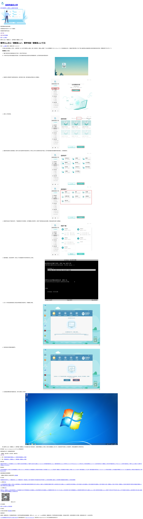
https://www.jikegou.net (30, 517)
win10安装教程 (3, 517)
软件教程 (6, 35)
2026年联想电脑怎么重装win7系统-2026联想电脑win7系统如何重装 (13, 484)
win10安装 (4, 506)
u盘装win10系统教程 (57, 479)
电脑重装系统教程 (64, 479)
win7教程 (8, 8)
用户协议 (8, 517)
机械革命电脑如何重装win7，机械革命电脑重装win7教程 (15, 457)
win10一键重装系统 (19, 479)
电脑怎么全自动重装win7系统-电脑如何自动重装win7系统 (90, 484)
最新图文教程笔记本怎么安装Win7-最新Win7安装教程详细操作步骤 (40, 484)
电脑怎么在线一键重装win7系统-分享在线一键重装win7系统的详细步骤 (116, 484)
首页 (1, 8)
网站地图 (10, 510)
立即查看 (16, 475)
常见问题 (16, 8)
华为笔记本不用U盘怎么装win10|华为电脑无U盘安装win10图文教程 (121, 490)
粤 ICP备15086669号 (14, 517)
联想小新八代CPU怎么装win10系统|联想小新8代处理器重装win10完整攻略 (66, 490)
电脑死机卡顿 (33, 479)
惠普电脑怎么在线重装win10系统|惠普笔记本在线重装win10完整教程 (38, 490)
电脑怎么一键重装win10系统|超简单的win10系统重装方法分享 (12, 490)
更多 (5, 482)
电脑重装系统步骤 (4, 479)
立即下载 (2, 33)
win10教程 (12, 8)
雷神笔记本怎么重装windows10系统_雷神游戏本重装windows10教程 (95, 490)
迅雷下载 (2, 35)
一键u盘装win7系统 (27, 479)
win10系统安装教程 (49, 479)
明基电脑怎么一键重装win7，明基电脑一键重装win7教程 (15, 459)
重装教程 (4, 8)
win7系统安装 (9, 506)
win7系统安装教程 (71, 479)
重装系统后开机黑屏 (40, 479)
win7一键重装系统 (11, 479)
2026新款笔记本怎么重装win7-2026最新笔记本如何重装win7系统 (66, 484)
